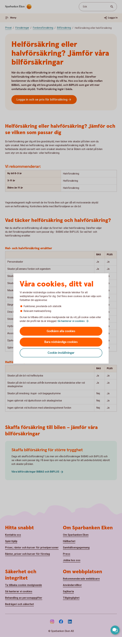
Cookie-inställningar (61, 353)
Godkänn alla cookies (61, 331)
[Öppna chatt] (115, 630)
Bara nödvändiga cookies (61, 342)
